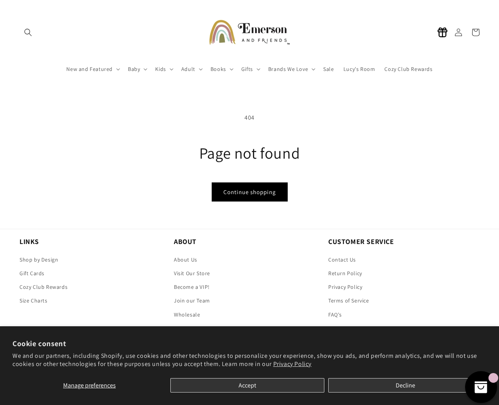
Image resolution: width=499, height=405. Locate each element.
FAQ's (335, 314)
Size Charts (33, 300)
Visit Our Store (192, 273)
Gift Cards (31, 273)
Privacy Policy (292, 364)
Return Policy (345, 273)
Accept (247, 385)
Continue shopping (249, 192)
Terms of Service (348, 300)
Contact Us (342, 259)
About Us (185, 259)
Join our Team (192, 300)
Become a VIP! (192, 286)
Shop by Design (38, 259)
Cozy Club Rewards (43, 286)
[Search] (28, 32)
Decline (405, 385)
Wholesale (187, 314)
